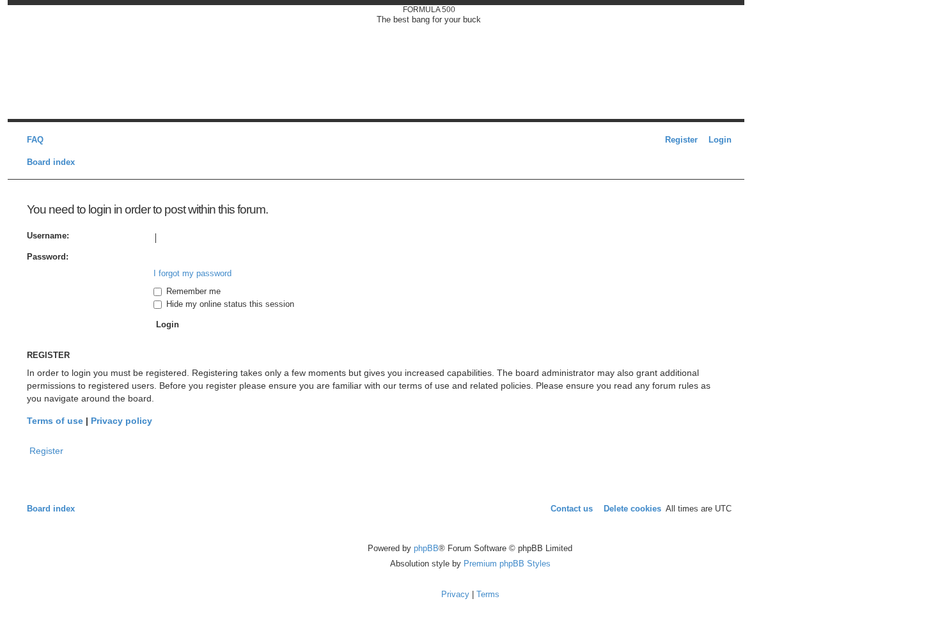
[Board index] (61, 62)
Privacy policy (121, 421)
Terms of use (55, 421)
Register (46, 451)
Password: (47, 256)
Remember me (192, 291)
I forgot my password (192, 273)
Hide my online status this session (229, 304)
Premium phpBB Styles (507, 563)
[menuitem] (31, 139)
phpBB (426, 548)
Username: (48, 235)
